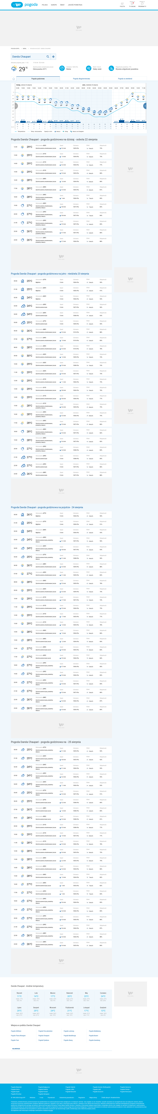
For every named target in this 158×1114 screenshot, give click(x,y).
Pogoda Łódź (97, 1089)
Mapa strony (93, 1097)
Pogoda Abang (68, 1040)
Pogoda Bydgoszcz (44, 1087)
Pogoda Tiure (15, 1040)
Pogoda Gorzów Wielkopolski (102, 1087)
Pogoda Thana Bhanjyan (18, 1036)
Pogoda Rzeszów (71, 1091)
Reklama (32, 1097)
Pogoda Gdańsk (70, 1087)
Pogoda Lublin (70, 1089)
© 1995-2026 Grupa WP (18, 1097)
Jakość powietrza (75, 5)
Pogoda (31, 5)
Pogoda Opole (15, 1091)
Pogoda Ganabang (94, 1040)
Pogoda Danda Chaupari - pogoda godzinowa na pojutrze (40, 507)
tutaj (51, 1110)
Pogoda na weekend (125, 78)
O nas (41, 1097)
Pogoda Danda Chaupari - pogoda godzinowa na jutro (38, 273)
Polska (45, 5)
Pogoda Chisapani (43, 1036)
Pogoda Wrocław (16, 1094)
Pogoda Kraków (43, 1089)
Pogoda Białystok (16, 1087)
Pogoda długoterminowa (81, 78)
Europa (54, 5)
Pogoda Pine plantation (45, 1031)
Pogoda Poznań (43, 1091)
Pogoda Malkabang (95, 1031)
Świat (62, 5)
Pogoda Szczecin (98, 1091)
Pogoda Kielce (15, 1089)
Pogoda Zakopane (43, 1094)
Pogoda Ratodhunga (70, 1036)
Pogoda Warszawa (126, 1091)
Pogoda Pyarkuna (43, 1040)
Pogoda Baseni (93, 1036)
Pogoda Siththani (16, 1031)
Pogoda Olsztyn (125, 1089)
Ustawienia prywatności (66, 1097)
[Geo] (53, 56)
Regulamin (81, 1097)
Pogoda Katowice (125, 1087)
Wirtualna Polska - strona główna (17, 5)
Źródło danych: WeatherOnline (110, 1097)
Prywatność (51, 1097)
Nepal (25, 48)
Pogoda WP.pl (15, 48)
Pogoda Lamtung (69, 1031)
